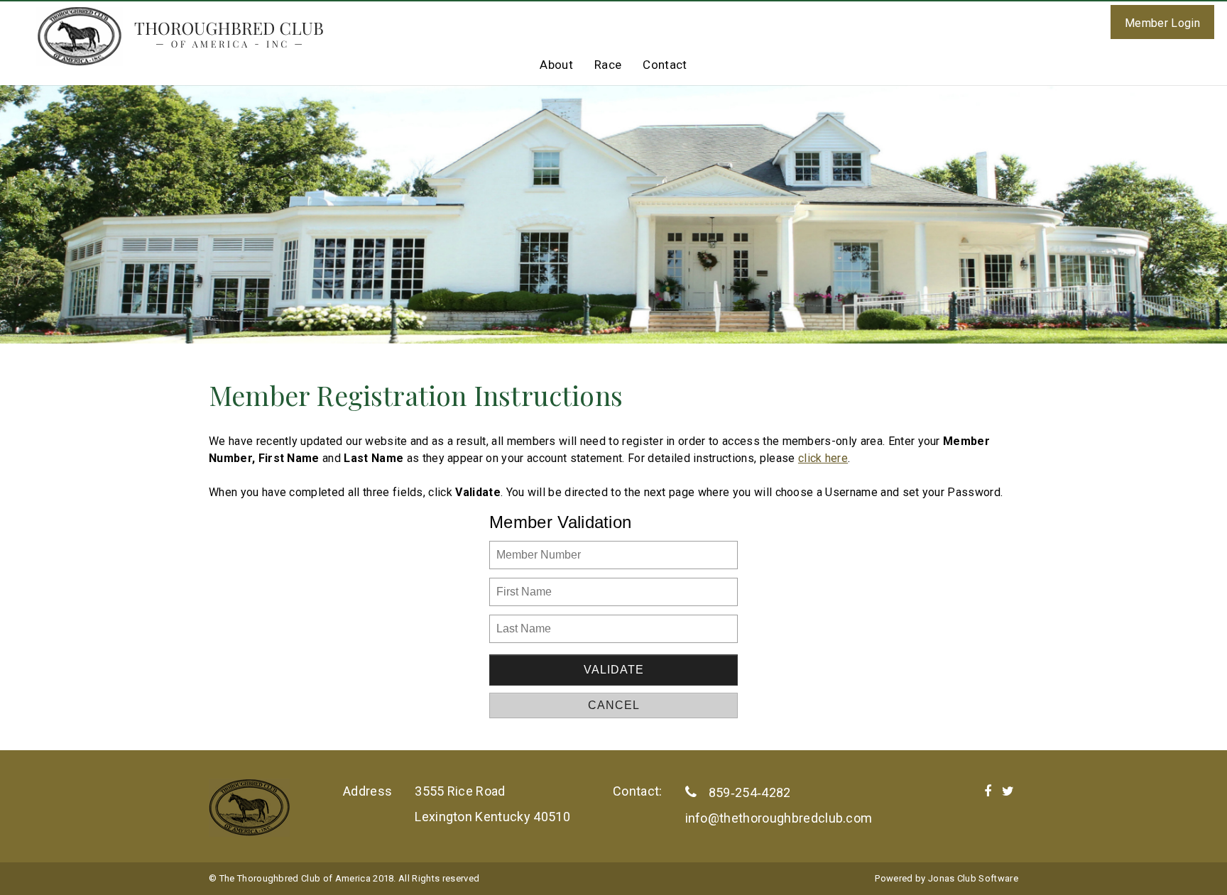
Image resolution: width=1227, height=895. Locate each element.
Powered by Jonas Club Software (946, 878)
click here (823, 458)
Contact (665, 64)
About (556, 64)
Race (607, 64)
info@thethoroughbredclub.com (779, 818)
